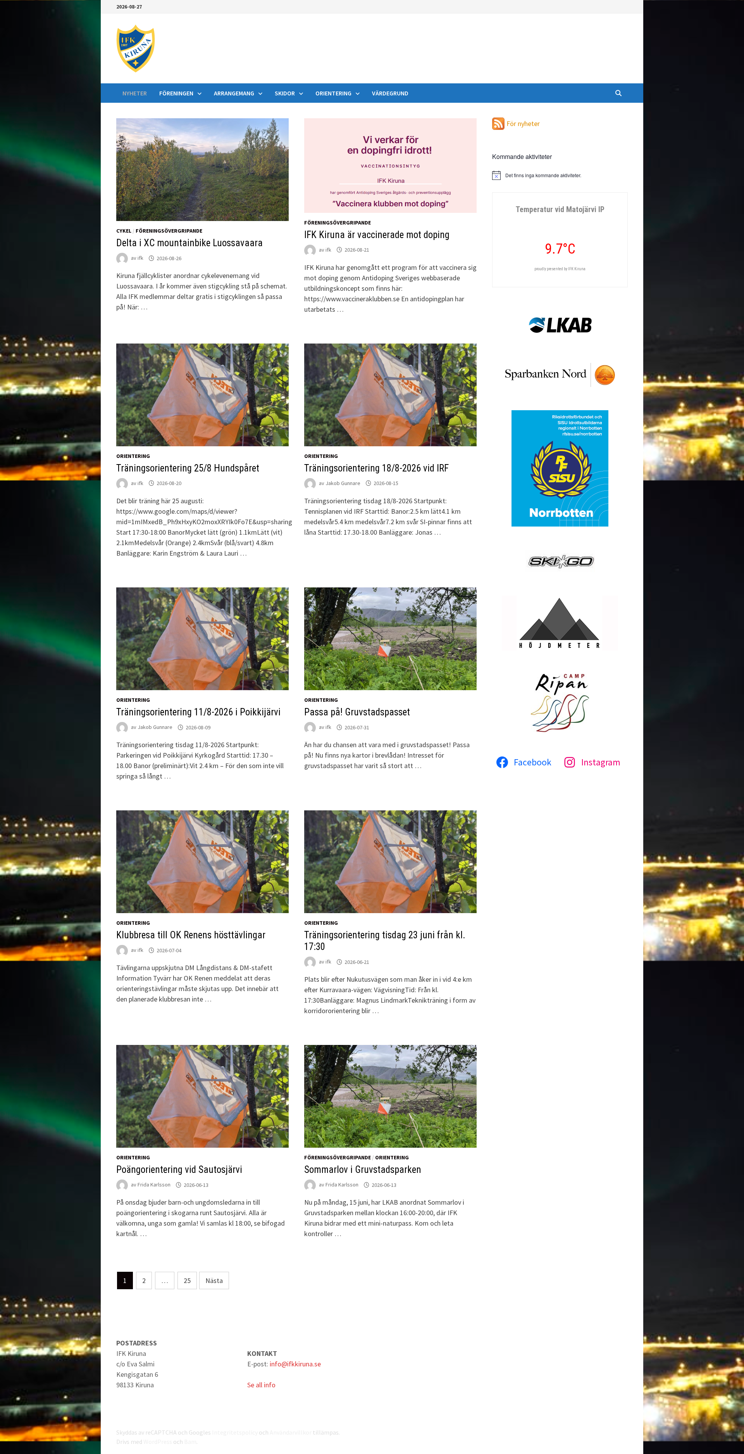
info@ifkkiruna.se (295, 1363)
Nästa (214, 1280)
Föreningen (176, 93)
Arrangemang (234, 93)
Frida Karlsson (154, 1184)
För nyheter (523, 123)
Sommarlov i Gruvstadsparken (362, 1169)
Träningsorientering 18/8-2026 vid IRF (376, 468)
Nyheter (134, 93)
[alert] (560, 175)
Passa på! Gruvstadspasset (357, 712)
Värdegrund (390, 93)
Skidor (285, 93)
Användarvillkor (291, 1432)
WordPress (157, 1441)
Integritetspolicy (235, 1432)
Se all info (261, 1384)
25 (187, 1280)
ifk (140, 258)
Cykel (123, 230)
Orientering (333, 93)
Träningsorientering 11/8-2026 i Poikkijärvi (198, 712)
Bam (190, 1441)
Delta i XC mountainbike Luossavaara (189, 243)
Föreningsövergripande (169, 230)
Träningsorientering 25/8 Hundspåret (187, 468)
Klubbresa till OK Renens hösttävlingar (190, 935)
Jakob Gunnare (343, 483)
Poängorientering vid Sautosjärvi (179, 1169)
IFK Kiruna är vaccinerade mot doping (377, 234)
